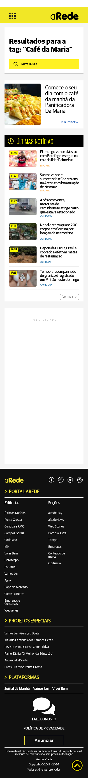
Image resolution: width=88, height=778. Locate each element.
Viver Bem (11, 553)
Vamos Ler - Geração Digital (22, 633)
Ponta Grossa (13, 519)
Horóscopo (12, 560)
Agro (8, 580)
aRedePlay (55, 513)
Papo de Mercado (16, 587)
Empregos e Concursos (12, 602)
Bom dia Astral (57, 533)
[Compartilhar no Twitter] (70, 480)
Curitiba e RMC (14, 526)
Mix (7, 546)
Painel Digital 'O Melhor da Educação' (29, 653)
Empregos (55, 546)
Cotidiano (11, 540)
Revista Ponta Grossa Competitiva (27, 647)
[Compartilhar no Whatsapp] (79, 480)
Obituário (54, 563)
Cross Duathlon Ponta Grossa (23, 667)
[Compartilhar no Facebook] (51, 480)
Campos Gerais (14, 533)
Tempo (52, 540)
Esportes (10, 567)
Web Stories (56, 526)
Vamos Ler (11, 573)
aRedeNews (56, 519)
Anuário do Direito (16, 660)
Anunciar (44, 740)
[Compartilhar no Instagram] (61, 480)
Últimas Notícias (15, 513)
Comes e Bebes (14, 594)
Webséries (11, 610)
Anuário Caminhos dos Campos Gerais (29, 640)
